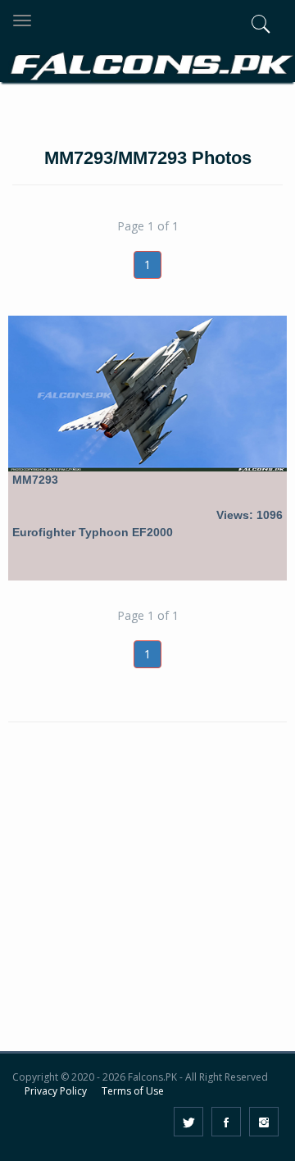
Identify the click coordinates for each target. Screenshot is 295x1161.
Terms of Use (133, 1091)
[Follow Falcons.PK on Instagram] (264, 1121)
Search (235, 113)
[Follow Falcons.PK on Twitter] (188, 1121)
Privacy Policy (56, 1091)
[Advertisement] (147, 897)
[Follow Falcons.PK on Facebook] (226, 1121)
